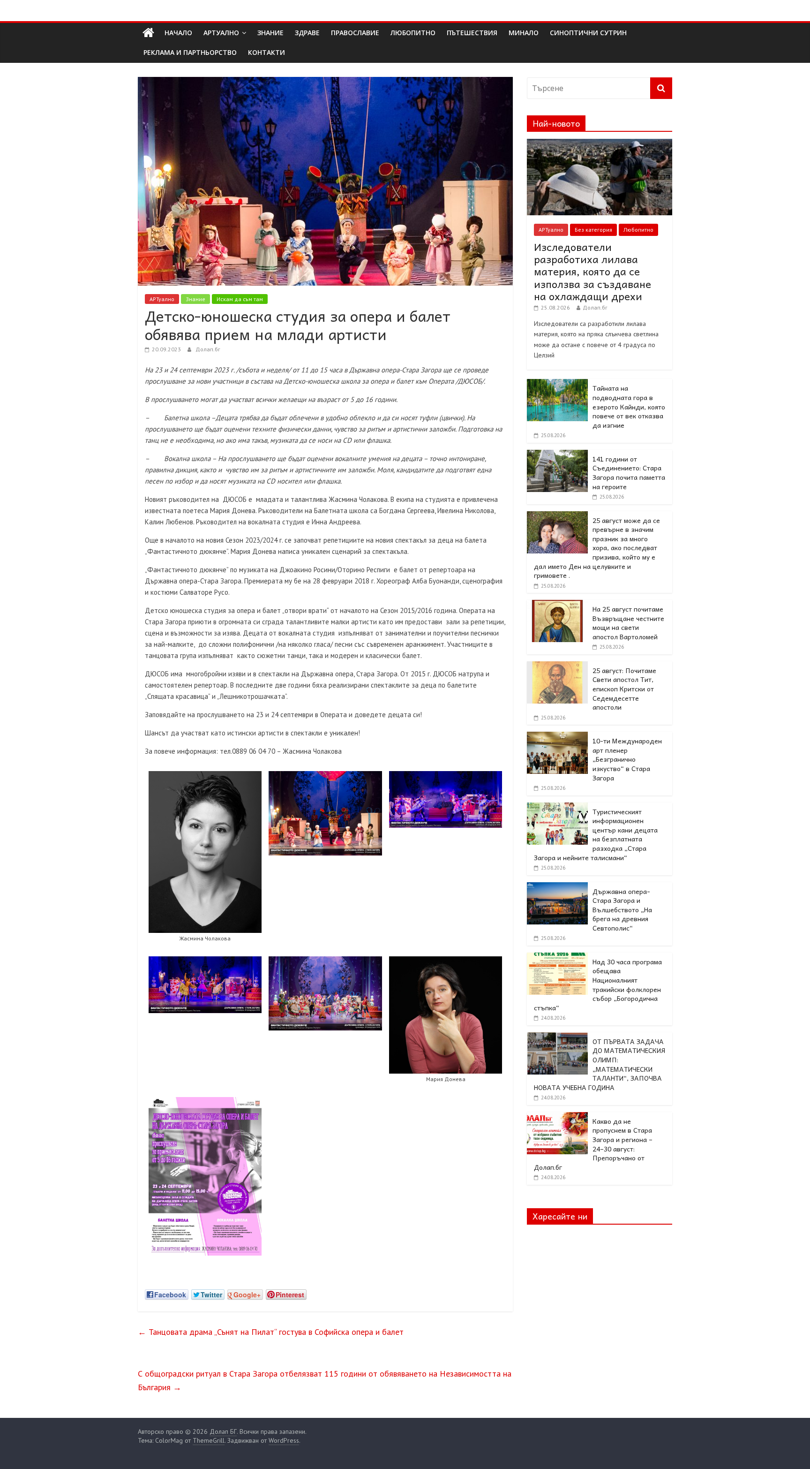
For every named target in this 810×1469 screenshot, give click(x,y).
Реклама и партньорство (190, 52)
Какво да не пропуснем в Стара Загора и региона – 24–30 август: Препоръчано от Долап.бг (593, 1144)
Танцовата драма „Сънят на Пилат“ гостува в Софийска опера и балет (271, 1331)
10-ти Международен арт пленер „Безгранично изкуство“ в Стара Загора (627, 758)
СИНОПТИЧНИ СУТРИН (588, 32)
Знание (195, 299)
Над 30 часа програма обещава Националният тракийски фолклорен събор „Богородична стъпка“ (598, 984)
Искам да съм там (240, 299)
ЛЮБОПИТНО (412, 32)
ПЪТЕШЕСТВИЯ (472, 32)
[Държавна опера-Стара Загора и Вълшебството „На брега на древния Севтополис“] (557, 887)
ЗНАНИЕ (270, 32)
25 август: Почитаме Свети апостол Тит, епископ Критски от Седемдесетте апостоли (624, 688)
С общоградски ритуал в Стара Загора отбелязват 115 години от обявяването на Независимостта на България (324, 1380)
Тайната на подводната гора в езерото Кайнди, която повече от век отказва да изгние (628, 406)
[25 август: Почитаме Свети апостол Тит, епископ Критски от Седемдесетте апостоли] (557, 666)
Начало (178, 32)
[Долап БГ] (148, 33)
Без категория (593, 229)
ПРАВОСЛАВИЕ (355, 32)
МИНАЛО (524, 32)
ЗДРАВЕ (307, 32)
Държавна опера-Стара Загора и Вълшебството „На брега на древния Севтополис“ (622, 909)
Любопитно (638, 229)
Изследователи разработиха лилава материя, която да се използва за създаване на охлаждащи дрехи (592, 271)
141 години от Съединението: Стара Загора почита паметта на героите (628, 473)
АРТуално (221, 32)
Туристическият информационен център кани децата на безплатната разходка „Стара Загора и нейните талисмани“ (596, 834)
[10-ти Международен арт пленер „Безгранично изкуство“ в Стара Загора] (557, 737)
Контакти (266, 52)
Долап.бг (207, 349)
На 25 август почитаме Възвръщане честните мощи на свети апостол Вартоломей (628, 623)
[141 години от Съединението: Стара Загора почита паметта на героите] (557, 455)
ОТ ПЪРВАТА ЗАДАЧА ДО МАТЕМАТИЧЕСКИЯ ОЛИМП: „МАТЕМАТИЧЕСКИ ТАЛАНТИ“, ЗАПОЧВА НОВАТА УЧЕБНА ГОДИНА (599, 1064)
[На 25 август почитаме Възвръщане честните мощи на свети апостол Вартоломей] (557, 605)
